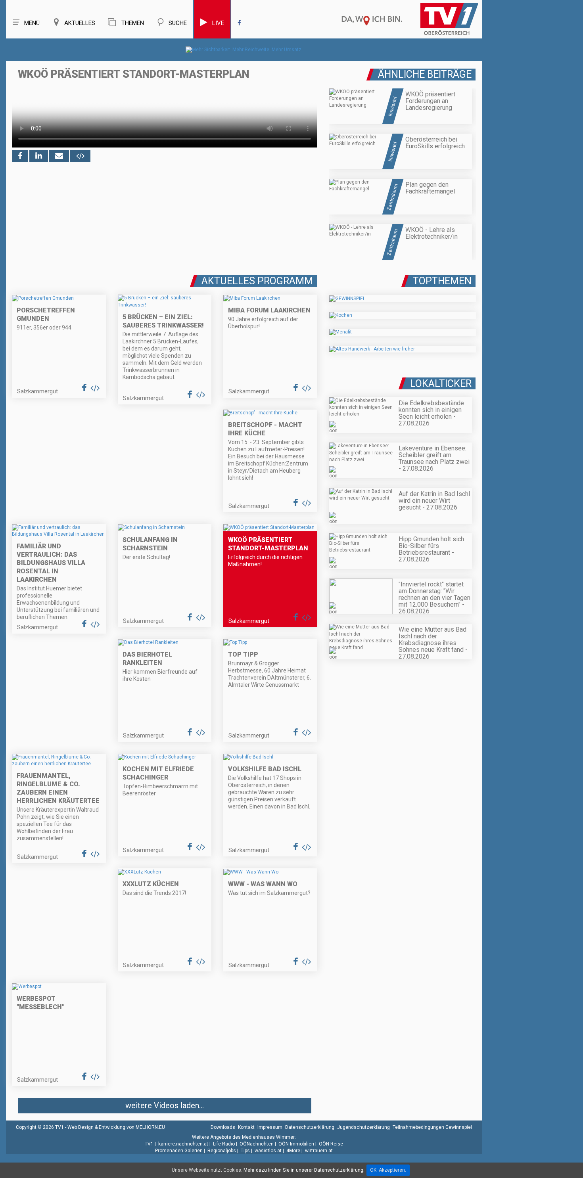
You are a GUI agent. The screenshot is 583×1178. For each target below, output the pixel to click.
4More (293, 1150)
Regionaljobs (221, 1150)
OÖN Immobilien (296, 1144)
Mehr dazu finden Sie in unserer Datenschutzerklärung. (304, 1170)
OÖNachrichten (257, 1144)
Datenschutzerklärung (309, 1127)
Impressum (269, 1127)
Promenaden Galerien (179, 1150)
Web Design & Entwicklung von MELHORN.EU (116, 1127)
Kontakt (246, 1127)
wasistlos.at (268, 1150)
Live (218, 23)
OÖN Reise (331, 1144)
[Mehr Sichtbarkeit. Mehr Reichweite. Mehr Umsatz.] (244, 49)
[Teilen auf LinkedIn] (38, 156)
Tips (245, 1150)
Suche (178, 23)
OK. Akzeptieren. (388, 1170)
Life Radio (224, 1144)
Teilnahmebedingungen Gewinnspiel (432, 1127)
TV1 (149, 1144)
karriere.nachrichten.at (183, 1144)
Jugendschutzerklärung (363, 1127)
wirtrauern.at (319, 1150)
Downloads (223, 1127)
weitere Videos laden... (164, 1105)
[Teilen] (59, 156)
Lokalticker (441, 383)
